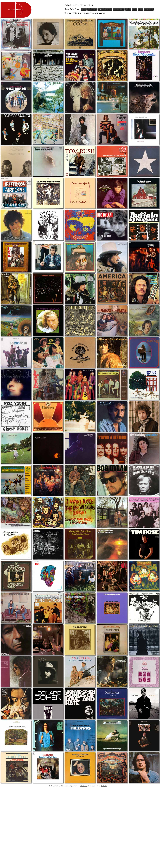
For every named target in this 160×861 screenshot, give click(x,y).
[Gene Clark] (48, 448)
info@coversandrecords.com (88, 13)
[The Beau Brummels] (144, 193)
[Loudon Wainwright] (144, 129)
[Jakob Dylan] (144, 703)
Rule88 (104, 786)
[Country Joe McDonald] (16, 33)
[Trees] (144, 384)
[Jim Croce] (112, 416)
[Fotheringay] (80, 384)
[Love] (16, 256)
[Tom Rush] (80, 161)
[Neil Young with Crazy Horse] (16, 416)
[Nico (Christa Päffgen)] (80, 97)
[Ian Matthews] (80, 448)
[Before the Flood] (48, 288)
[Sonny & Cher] (112, 129)
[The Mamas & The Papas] (112, 320)
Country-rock (118, 9)
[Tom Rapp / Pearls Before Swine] (16, 735)
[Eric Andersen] (112, 193)
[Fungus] (112, 33)
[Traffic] (80, 352)
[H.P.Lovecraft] (80, 225)
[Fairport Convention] (48, 480)
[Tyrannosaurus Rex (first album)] (16, 512)
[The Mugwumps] (48, 607)
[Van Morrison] (16, 320)
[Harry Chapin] (80, 767)
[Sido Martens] (144, 320)
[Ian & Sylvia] (80, 671)
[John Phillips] (112, 256)
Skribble (83, 786)
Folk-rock (92, 9)
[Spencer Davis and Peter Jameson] (16, 161)
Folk (128, 9)
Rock (134, 9)
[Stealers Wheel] (48, 512)
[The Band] (16, 65)
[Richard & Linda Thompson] (80, 512)
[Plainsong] (48, 416)
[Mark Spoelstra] (80, 480)
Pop (140, 9)
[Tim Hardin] (48, 671)
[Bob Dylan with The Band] (48, 225)
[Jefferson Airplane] (16, 193)
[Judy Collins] (16, 384)
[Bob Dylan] (48, 33)
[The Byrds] (48, 65)
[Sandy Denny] (48, 639)
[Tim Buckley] (80, 129)
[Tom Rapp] (80, 256)
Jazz (83, 9)
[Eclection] (144, 256)
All (76, 5)
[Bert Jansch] (112, 671)
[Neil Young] (144, 161)
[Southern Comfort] (48, 129)
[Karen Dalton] (16, 703)
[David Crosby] (112, 544)
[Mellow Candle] (144, 607)
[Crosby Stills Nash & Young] (80, 544)
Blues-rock (148, 9)
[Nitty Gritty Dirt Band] (16, 576)
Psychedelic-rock (105, 9)
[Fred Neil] (112, 97)
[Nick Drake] (144, 352)
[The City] (80, 576)
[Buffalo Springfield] (144, 33)
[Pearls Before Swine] (48, 193)
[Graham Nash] (80, 416)
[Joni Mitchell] (48, 97)
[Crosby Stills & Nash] (16, 607)
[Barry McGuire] (144, 480)
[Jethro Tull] (16, 288)
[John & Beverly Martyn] (112, 735)
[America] (112, 288)
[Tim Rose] (144, 544)
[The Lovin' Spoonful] (80, 65)
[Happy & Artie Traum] (112, 161)
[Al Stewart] (112, 352)
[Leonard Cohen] (16, 639)
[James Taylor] (144, 97)
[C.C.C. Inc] (80, 33)
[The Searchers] (16, 767)
